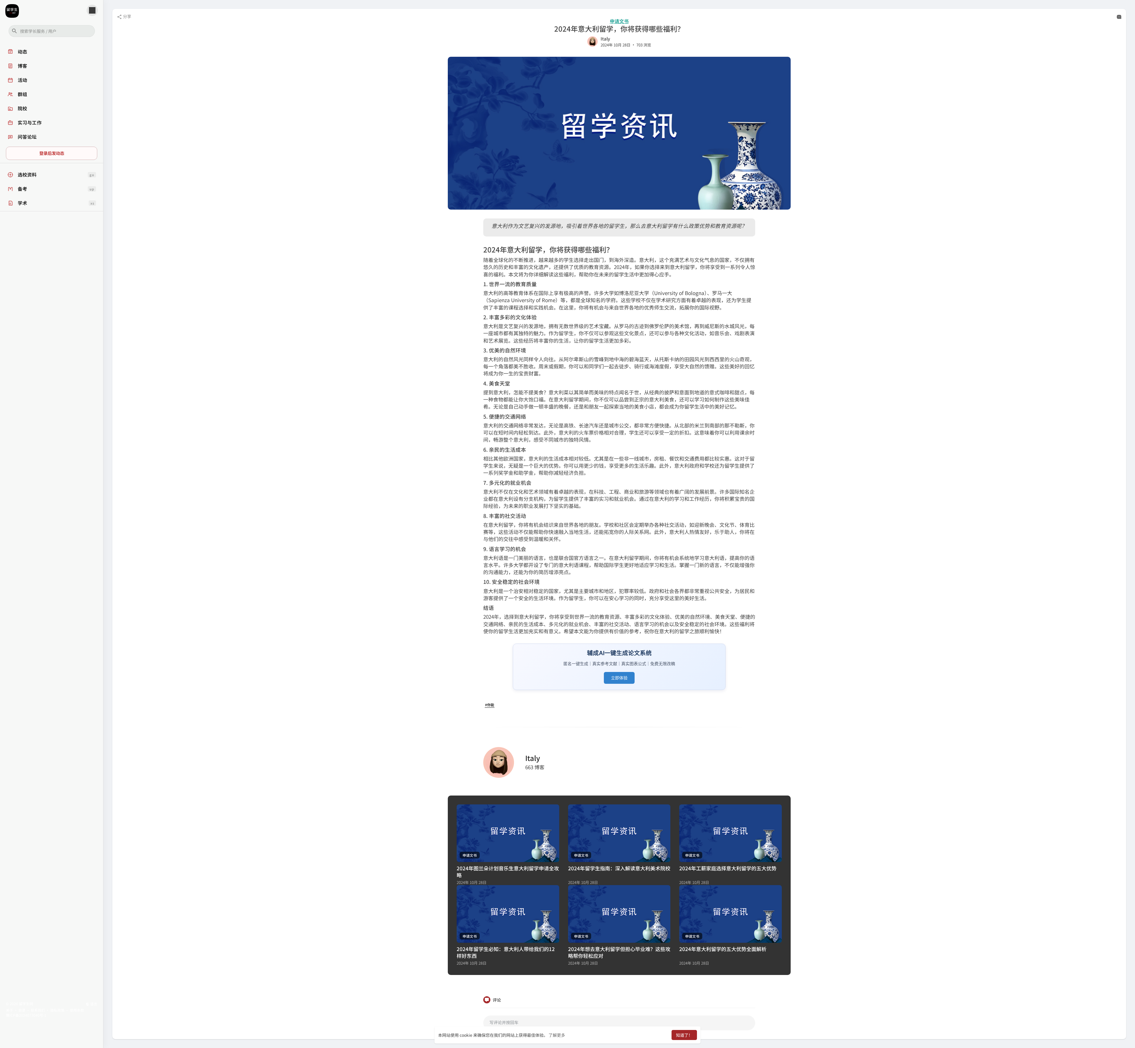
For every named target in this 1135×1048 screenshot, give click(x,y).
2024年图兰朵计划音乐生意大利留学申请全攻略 (508, 871)
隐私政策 (57, 1010)
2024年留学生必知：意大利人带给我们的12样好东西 (506, 952)
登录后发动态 (51, 153)
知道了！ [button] (684, 1035)
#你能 (489, 704)
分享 (126, 16)
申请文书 (619, 21)
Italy (605, 38)
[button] (52, 31)
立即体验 (619, 677)
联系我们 (38, 1010)
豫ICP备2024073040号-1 (26, 1015)
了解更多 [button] (557, 1035)
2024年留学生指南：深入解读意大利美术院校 (619, 868)
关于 (9, 1010)
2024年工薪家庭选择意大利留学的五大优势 (727, 868)
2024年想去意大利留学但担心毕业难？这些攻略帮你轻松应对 (619, 952)
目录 (21, 1010)
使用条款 (77, 1010)
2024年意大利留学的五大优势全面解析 (722, 949)
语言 (93, 1003)
